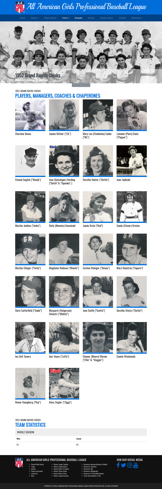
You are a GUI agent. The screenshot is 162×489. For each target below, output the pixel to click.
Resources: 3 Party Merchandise (94, 473)
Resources (136, 18)
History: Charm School (60, 471)
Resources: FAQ (88, 469)
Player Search (50, 18)
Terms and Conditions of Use (92, 476)
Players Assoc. (106, 18)
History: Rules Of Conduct (61, 469)
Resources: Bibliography (91, 471)
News (32, 476)
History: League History (60, 467)
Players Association (37, 471)
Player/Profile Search (37, 464)
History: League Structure (61, 476)
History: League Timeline (61, 464)
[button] (81, 85)
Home (22, 18)
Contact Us (34, 473)
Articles (91, 18)
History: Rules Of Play (60, 473)
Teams (65, 18)
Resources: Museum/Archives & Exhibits (95, 464)
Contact (122, 18)
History (34, 18)
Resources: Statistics (90, 467)
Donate (78, 18)
